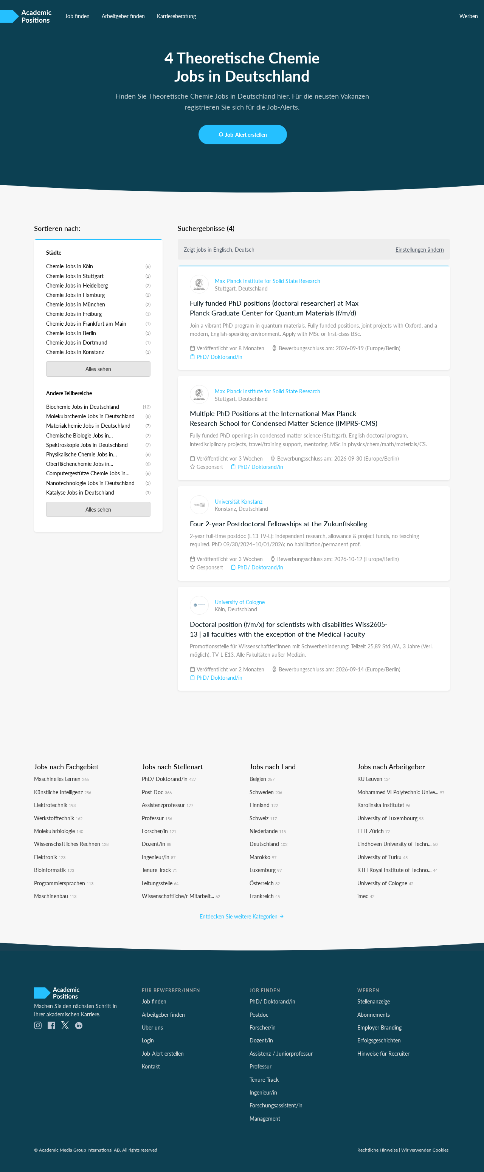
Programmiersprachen (63, 883)
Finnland (264, 805)
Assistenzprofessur (167, 805)
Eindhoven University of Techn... (397, 843)
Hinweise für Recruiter (383, 1053)
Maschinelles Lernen (61, 778)
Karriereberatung (176, 16)
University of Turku (382, 857)
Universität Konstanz (238, 501)
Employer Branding (379, 1027)
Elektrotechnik (55, 805)
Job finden (77, 16)
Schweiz (263, 818)
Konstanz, (227, 508)
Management (265, 1118)
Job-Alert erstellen (246, 134)
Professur (157, 818)
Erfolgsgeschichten (379, 1040)
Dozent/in (156, 843)
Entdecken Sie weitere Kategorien (239, 916)
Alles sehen (98, 369)
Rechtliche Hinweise (377, 1149)
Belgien (262, 778)
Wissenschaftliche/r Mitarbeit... (181, 896)
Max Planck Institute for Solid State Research (267, 280)
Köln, (221, 609)
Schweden (266, 792)
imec (365, 896)
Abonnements (373, 1014)
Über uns (152, 1027)
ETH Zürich (373, 831)
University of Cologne (240, 602)
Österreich (265, 883)
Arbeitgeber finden (123, 16)
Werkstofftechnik (58, 818)
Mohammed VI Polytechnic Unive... (400, 792)
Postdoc (259, 1014)
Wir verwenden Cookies (424, 1149)
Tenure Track (159, 870)
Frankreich (265, 896)
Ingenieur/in (158, 857)
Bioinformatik (54, 870)
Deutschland (253, 288)
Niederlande (268, 831)
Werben (468, 16)
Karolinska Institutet (383, 805)
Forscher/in (159, 831)
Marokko (263, 857)
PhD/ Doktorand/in (218, 356)
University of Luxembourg (390, 818)
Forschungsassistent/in (276, 1105)
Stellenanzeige (373, 1001)
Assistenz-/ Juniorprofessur (281, 1053)
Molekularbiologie (58, 831)
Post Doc (157, 792)
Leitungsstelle (160, 883)
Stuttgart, (226, 288)
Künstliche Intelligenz (62, 792)
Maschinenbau (55, 896)
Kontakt (151, 1066)
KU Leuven (374, 778)
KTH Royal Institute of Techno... (397, 870)
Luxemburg (266, 870)
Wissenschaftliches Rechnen (71, 843)
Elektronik (49, 857)
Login (148, 1040)
